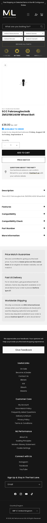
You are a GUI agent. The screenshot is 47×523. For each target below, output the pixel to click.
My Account (23, 405)
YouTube (23, 469)
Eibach (23, 387)
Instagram (23, 462)
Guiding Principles (23, 440)
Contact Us (23, 376)
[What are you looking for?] (41, 26)
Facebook (23, 465)
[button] (28, 14)
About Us (23, 437)
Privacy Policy (23, 419)
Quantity (5, 140)
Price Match (23, 160)
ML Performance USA (19, 518)
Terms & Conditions (23, 423)
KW (23, 383)
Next (45, 52)
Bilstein (24, 380)
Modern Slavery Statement (23, 444)
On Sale (23, 369)
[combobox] (23, 26)
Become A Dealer (23, 372)
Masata (23, 391)
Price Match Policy (23, 408)
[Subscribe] (39, 484)
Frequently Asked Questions (23, 412)
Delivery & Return (23, 416)
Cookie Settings (23, 448)
